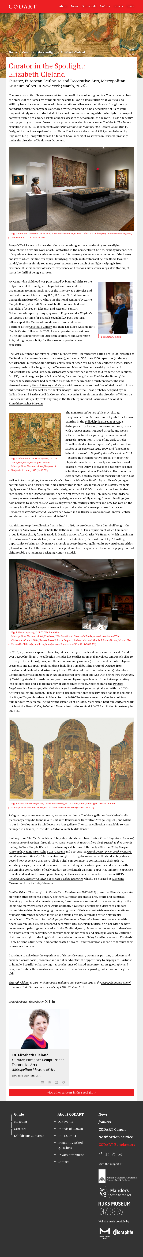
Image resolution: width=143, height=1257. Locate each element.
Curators (20, 1129)
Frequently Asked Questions (70, 1145)
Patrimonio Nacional (27, 539)
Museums (21, 1121)
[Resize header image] (131, 52)
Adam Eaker (16, 924)
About (63, 6)
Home (13, 52)
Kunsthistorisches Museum (26, 403)
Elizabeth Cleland (19, 982)
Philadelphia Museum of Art (102, 421)
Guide (130, 6)
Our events (89, 6)
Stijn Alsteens (56, 851)
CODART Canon (112, 1129)
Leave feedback (18, 1002)
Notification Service (116, 1137)
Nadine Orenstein (34, 851)
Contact (63, 1162)
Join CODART (67, 1135)
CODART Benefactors (117, 1144)
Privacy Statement (71, 1155)
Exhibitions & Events (29, 1135)
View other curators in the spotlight (70, 1092)
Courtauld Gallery (40, 327)
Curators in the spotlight (38, 52)
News (74, 6)
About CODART (71, 1114)
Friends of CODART (71, 1129)
